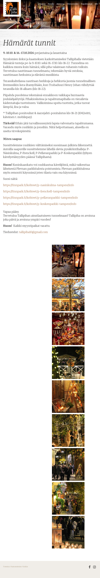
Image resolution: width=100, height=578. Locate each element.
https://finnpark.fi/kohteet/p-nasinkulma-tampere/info (39, 185)
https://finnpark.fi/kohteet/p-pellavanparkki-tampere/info (40, 197)
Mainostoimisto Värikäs (19, 567)
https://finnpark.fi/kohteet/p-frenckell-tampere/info (36, 191)
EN (96, 4)
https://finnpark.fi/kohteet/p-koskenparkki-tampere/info (39, 204)
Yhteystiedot (72, 4)
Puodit (51, 4)
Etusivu (42, 4)
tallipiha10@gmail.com (33, 232)
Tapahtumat (86, 4)
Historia (60, 4)
